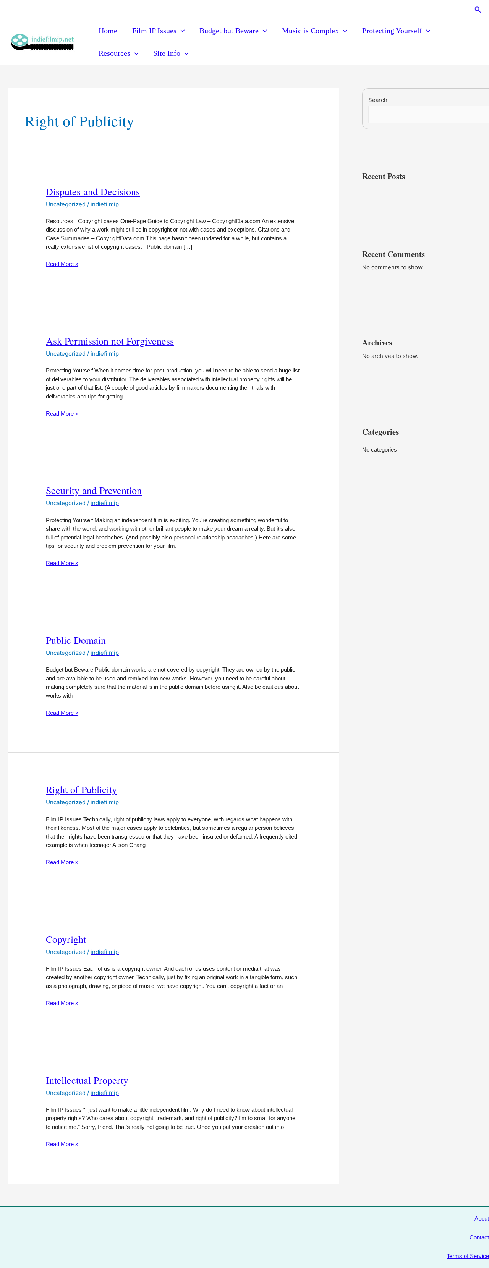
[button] (477, 10)
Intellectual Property (87, 1080)
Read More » (62, 264)
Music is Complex (310, 31)
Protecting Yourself (392, 31)
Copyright (66, 939)
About (481, 1218)
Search (377, 100)
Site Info (166, 53)
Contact (479, 1237)
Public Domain (76, 639)
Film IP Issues (154, 31)
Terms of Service (468, 1256)
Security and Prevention (94, 490)
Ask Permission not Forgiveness (110, 340)
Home (108, 31)
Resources (114, 53)
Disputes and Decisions (93, 191)
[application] (180, 30)
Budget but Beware (229, 31)
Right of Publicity (81, 789)
